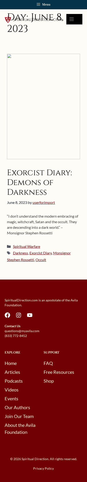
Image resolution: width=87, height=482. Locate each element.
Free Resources (59, 372)
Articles (12, 372)
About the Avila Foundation (20, 428)
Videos (12, 389)
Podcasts (14, 381)
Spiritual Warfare (26, 246)
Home (11, 363)
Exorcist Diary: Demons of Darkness (39, 182)
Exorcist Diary (40, 253)
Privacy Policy (43, 468)
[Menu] (74, 19)
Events (11, 398)
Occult (40, 259)
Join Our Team (19, 416)
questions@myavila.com (22, 331)
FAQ (48, 363)
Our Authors (17, 407)
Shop (49, 381)
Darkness (20, 253)
